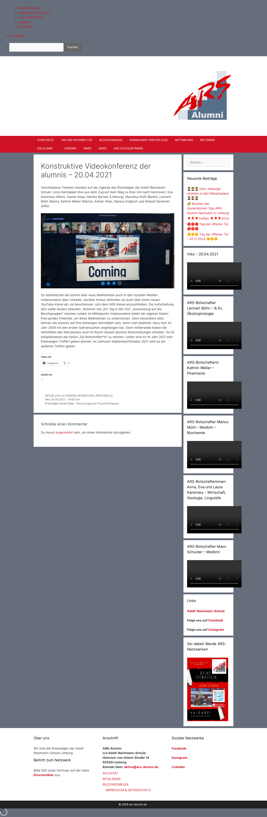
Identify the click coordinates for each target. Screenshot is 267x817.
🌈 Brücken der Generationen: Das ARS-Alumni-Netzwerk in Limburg (208, 208)
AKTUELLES (52, 395)
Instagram (216, 629)
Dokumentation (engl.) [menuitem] (35, 13)
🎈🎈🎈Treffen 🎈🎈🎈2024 (208, 218)
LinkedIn (178, 767)
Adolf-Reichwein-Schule (206, 611)
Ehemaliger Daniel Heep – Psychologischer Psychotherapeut (82, 403)
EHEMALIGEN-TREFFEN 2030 (149, 140)
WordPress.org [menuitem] (29, 8)
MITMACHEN (86, 395)
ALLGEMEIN (68, 395)
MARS (87, 148)
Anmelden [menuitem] (16, 36)
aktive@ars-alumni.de (141, 767)
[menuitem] (138, 47)
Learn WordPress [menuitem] (31, 17)
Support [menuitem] (24, 22)
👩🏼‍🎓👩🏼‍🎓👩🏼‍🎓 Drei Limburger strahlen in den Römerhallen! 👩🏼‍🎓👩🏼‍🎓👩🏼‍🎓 (208, 193)
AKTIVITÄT (110, 773)
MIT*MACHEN (184, 140)
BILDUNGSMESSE (110, 140)
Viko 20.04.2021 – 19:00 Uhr (62, 399)
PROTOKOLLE (104, 395)
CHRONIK (70, 148)
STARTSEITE (45, 140)
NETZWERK (207, 140)
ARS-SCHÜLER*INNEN (128, 148)
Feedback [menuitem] (26, 26)
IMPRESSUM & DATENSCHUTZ (128, 790)
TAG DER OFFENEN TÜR (76, 140)
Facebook (215, 620)
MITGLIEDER (112, 779)
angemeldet (64, 432)
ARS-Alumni (101, 68)
